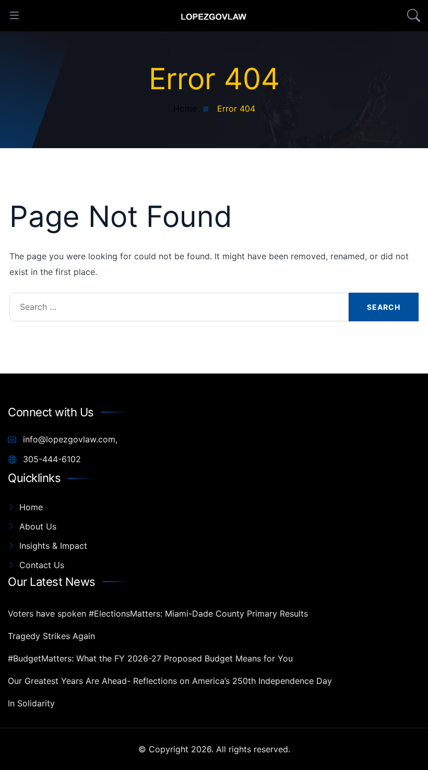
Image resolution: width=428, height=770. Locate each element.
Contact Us (41, 565)
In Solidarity (31, 703)
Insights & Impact (53, 545)
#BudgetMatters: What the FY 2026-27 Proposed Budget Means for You (150, 658)
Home (31, 507)
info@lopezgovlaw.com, (68, 439)
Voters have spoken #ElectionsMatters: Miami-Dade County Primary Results (158, 613)
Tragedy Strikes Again (51, 636)
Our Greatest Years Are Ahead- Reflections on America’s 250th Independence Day (170, 681)
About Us (37, 526)
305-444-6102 (50, 459)
